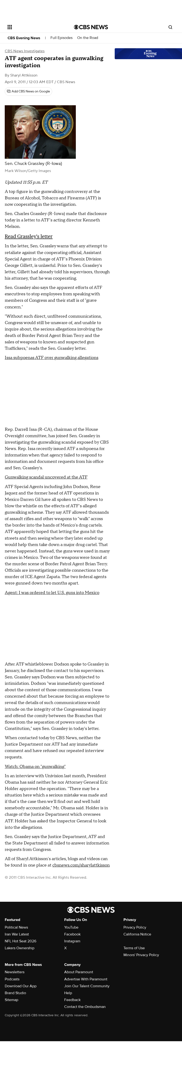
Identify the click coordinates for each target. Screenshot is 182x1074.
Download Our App (20, 986)
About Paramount (78, 972)
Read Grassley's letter (29, 236)
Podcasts (12, 979)
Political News (16, 927)
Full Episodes (61, 38)
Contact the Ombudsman (85, 1007)
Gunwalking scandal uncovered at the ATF (46, 477)
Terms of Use (134, 948)
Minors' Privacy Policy (141, 955)
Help (68, 993)
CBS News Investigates (25, 51)
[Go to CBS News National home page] (91, 27)
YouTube (71, 927)
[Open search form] (170, 27)
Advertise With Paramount (85, 979)
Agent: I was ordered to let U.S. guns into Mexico (52, 592)
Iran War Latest (17, 934)
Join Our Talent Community (86, 986)
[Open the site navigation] (35, 27)
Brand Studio (15, 993)
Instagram (72, 941)
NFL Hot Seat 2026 (20, 941)
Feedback (72, 1000)
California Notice (137, 934)
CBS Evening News (24, 38)
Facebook (72, 934)
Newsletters (14, 972)
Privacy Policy (134, 927)
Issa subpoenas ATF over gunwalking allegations (51, 357)
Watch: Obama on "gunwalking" (35, 766)
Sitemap (11, 1000)
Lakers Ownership (19, 948)
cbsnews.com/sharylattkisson (81, 865)
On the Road (87, 38)
